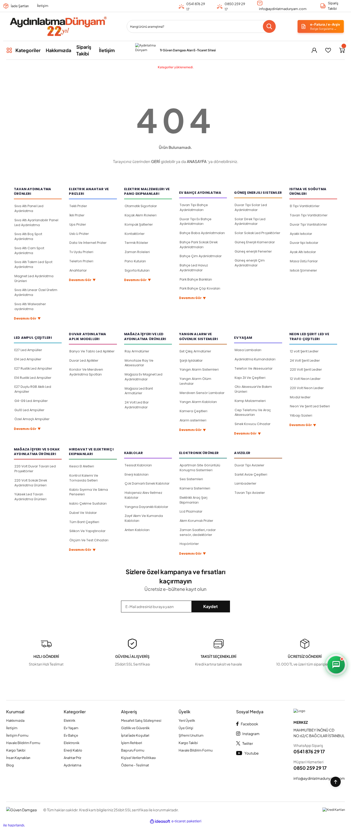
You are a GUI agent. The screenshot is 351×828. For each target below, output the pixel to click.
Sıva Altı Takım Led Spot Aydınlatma (33, 264)
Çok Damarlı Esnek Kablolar (147, 483)
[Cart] (342, 50)
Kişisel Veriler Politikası (138, 758)
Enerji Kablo (73, 750)
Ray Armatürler (137, 351)
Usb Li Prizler (79, 234)
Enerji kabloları (137, 474)
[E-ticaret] (186, 821)
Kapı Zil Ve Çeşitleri (250, 378)
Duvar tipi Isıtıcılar (304, 242)
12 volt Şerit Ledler (304, 351)
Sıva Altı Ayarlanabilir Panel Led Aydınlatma (36, 222)
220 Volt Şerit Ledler (306, 369)
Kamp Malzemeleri (250, 401)
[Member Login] (314, 50)
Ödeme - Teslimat (135, 765)
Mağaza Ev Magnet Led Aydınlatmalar (143, 376)
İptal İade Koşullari (135, 735)
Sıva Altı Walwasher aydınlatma (30, 306)
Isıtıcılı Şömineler (303, 270)
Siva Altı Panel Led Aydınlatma (28, 208)
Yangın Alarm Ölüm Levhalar (195, 381)
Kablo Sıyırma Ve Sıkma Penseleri (88, 492)
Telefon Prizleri (81, 261)
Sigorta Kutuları (137, 270)
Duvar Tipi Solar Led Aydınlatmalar (251, 207)
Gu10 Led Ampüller (29, 410)
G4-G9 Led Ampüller (31, 401)
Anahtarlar (78, 270)
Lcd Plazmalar (191, 511)
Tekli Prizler (78, 206)
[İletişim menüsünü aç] (336, 664)
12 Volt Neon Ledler (305, 379)
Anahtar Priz (72, 758)
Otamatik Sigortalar (141, 206)
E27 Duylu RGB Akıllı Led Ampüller (32, 389)
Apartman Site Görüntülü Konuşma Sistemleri (200, 467)
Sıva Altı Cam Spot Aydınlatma (29, 250)
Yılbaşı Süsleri (301, 415)
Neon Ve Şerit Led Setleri (310, 406)
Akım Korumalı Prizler (196, 520)
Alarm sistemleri (193, 420)
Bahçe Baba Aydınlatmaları (202, 233)
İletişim (42, 6)
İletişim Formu (17, 735)
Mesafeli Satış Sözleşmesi (141, 720)
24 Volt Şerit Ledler (305, 360)
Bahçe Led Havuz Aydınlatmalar (194, 267)
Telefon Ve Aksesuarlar (254, 368)
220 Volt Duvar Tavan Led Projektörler (35, 468)
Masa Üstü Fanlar (304, 261)
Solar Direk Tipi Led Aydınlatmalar (250, 221)
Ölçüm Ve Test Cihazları (88, 540)
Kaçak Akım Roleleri (140, 215)
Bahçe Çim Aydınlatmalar (201, 256)
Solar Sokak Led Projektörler (257, 233)
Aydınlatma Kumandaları (255, 359)
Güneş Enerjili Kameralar (255, 242)
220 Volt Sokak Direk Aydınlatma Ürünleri (30, 482)
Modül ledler (300, 397)
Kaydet (210, 606)
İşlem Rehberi (131, 743)
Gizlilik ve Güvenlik (135, 728)
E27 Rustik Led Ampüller (33, 368)
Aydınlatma (72, 765)
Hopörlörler (189, 544)
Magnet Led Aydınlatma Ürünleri (33, 278)
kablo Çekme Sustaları (88, 503)
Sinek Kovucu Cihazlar (253, 424)
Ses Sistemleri (191, 479)
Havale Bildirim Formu (23, 743)
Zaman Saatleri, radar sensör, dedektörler (198, 532)
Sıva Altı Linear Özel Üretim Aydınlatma (35, 292)
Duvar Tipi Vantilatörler (308, 224)
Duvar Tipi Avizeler (249, 465)
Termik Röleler (136, 242)
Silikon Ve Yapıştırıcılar (87, 531)
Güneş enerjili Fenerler (253, 251)
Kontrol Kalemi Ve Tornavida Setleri (83, 478)
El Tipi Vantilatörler (305, 206)
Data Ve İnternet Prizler (88, 242)
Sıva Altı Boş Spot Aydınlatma (28, 236)
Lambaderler (245, 483)
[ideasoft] (160, 821)
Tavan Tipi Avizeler (250, 492)
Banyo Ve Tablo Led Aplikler (92, 351)
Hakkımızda (15, 720)
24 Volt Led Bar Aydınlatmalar (137, 404)
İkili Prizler (77, 215)
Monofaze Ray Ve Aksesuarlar (139, 363)
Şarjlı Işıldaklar (191, 360)
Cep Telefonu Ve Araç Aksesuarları (253, 412)
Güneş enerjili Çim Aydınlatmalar (250, 262)
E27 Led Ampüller (28, 350)
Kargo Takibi (15, 750)
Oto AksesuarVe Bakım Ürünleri (253, 389)
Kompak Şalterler (139, 224)
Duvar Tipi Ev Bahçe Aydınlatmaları (195, 221)
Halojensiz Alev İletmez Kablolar (143, 495)
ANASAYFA (197, 161)
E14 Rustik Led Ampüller (32, 378)
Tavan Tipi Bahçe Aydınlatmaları (194, 207)
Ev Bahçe (71, 735)
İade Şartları (20, 6)
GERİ (155, 161)
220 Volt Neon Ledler (307, 388)
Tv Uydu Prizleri (81, 252)
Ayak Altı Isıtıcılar (303, 252)
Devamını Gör (27, 318)
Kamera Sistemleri (195, 488)
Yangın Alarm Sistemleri (199, 369)
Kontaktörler (135, 234)
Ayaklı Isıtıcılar (301, 234)
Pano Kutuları (135, 261)
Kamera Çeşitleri (193, 411)
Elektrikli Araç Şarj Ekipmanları (193, 500)
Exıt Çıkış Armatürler (195, 351)
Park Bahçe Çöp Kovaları (200, 288)
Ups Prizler (77, 224)
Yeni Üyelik (187, 720)
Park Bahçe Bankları (196, 279)
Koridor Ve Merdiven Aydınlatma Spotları (86, 372)
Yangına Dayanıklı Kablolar (146, 507)
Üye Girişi (186, 728)
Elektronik (71, 743)
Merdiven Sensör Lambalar (202, 393)
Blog (10, 765)
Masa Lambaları (248, 350)
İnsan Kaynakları (18, 758)
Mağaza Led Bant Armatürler (139, 391)
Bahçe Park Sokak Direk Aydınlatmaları (199, 244)
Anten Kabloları (137, 530)
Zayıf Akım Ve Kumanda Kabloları (144, 518)
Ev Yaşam (71, 728)
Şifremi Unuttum (191, 735)
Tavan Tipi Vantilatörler (309, 215)
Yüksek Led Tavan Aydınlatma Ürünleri (30, 496)
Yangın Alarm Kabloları (198, 402)
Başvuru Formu (132, 750)
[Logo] (58, 26)
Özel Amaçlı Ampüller (32, 419)
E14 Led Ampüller (27, 359)
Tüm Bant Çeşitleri (84, 522)
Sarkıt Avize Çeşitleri (251, 474)
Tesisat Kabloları (138, 465)
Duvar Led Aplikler (83, 360)
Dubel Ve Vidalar (83, 513)
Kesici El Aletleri (81, 466)
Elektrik (69, 720)
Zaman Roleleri (137, 252)
